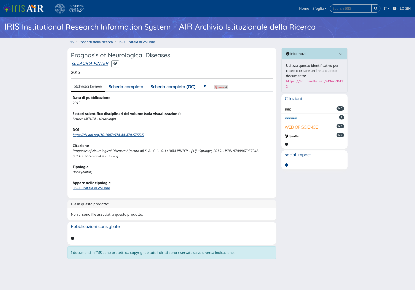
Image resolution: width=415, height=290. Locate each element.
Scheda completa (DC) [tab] (173, 86)
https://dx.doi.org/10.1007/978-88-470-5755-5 (108, 134)
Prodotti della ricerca (95, 42)
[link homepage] (25, 8)
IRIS (70, 42)
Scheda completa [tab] (126, 86)
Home (304, 8)
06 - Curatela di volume (136, 42)
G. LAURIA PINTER (90, 63)
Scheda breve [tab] (88, 86)
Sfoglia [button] (318, 8)
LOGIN (405, 8)
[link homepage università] (69, 8)
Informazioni (299, 53)
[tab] (205, 86)
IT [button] (385, 8)
